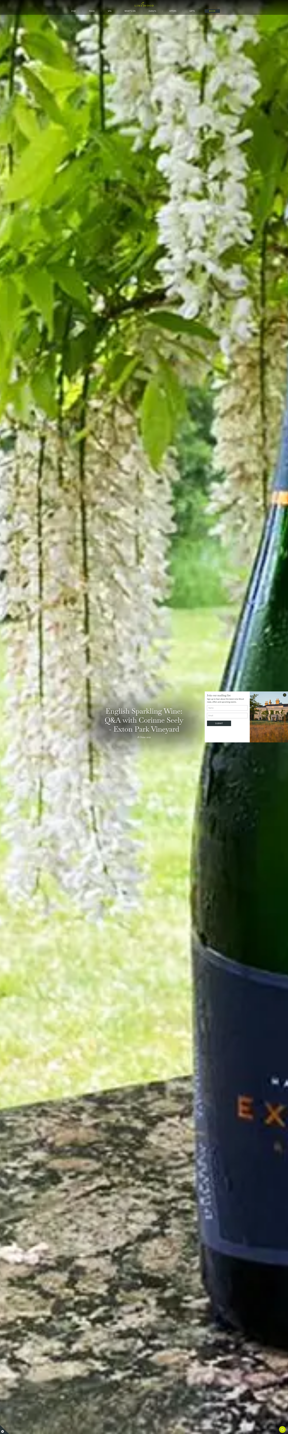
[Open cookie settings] (4, 1429)
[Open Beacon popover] (282, 1429)
